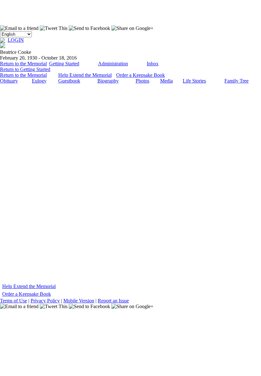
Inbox (153, 63)
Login (16, 40)
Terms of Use (13, 300)
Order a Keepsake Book (140, 75)
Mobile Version (78, 300)
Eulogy (39, 80)
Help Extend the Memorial (85, 75)
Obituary (9, 80)
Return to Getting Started (25, 69)
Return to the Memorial (23, 63)
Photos (142, 80)
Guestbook (69, 80)
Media (166, 80)
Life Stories (194, 80)
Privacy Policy (45, 300)
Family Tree (236, 80)
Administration (113, 63)
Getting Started (64, 63)
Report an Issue (113, 300)
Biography (108, 80)
